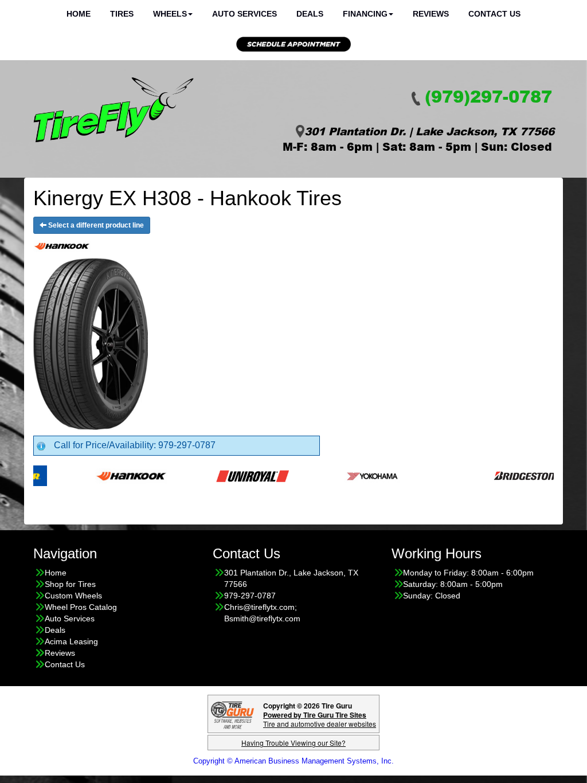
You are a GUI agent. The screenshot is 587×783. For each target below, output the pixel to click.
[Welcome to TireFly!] (114, 110)
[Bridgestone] (512, 475)
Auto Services (70, 618)
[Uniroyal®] (235, 475)
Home (55, 572)
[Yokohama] (356, 475)
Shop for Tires (70, 584)
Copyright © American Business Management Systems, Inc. (293, 761)
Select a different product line (95, 225)
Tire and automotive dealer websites (319, 719)
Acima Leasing (71, 641)
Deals (55, 630)
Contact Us (65, 664)
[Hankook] (114, 475)
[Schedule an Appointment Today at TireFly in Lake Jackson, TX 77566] (293, 44)
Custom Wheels (73, 595)
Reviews (60, 652)
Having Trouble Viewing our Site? (293, 742)
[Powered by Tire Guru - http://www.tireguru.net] (232, 714)
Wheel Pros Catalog (81, 607)
